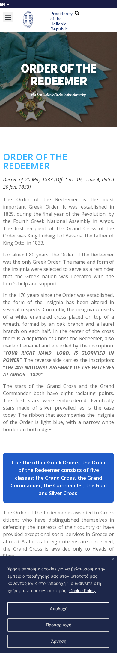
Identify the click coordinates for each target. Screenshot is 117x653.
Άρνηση (58, 641)
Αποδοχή (59, 608)
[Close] (113, 559)
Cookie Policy (82, 590)
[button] (8, 17)
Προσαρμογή (58, 624)
